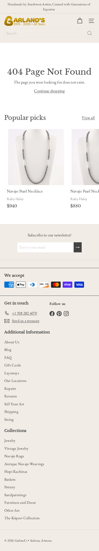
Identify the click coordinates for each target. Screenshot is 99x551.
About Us (11, 341)
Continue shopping (49, 90)
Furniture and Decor (20, 502)
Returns (10, 396)
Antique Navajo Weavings (24, 463)
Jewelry (10, 440)
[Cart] (80, 20)
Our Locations (15, 380)
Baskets (10, 479)
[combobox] (49, 33)
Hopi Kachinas (15, 471)
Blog (7, 349)
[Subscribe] (78, 247)
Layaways (11, 372)
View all (88, 117)
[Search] (90, 33)
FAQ (8, 357)
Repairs (10, 388)
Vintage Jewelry (16, 448)
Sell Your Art (14, 403)
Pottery (9, 486)
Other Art (12, 510)
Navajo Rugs (14, 455)
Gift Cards (12, 365)
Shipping (11, 411)
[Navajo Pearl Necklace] (36, 170)
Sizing (9, 419)
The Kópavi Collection (22, 517)
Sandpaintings (15, 494)
